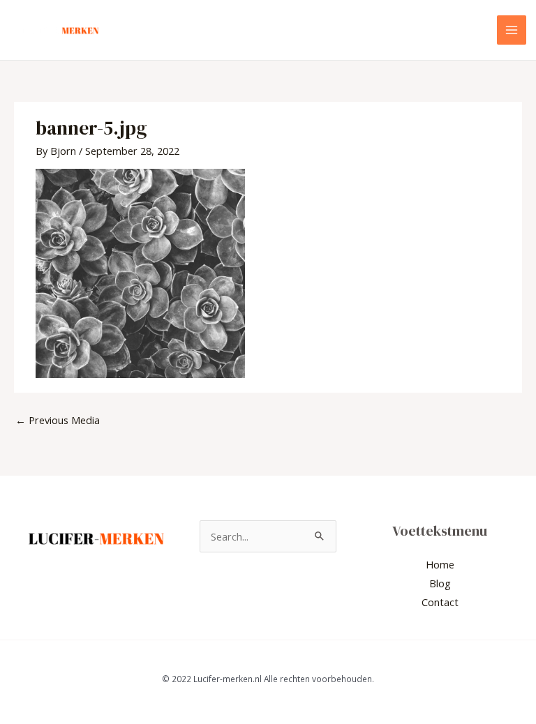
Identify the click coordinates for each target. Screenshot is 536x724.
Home (440, 564)
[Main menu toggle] (511, 30)
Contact (440, 602)
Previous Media (57, 420)
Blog (440, 583)
